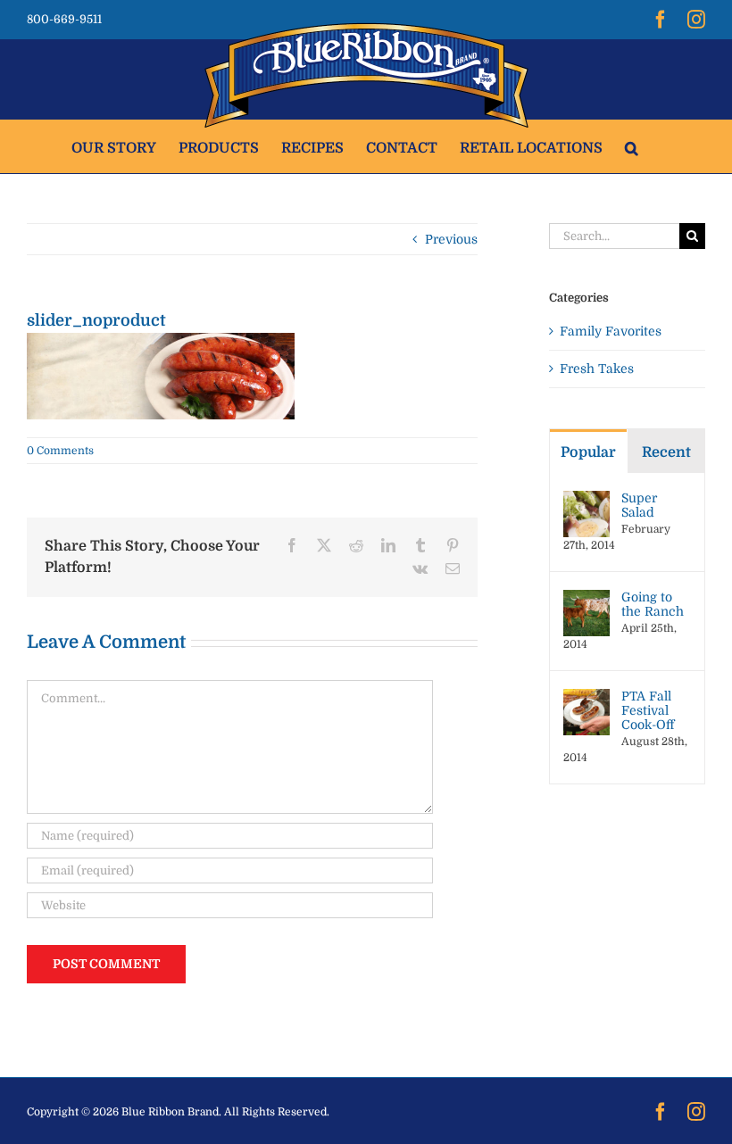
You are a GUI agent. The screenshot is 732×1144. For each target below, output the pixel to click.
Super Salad (639, 505)
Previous (451, 239)
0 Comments (60, 450)
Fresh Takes (597, 368)
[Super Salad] (586, 500)
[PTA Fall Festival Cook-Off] (586, 698)
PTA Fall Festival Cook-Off (647, 710)
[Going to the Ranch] (586, 599)
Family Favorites (610, 331)
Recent (666, 452)
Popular (588, 452)
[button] (631, 146)
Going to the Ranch (652, 604)
